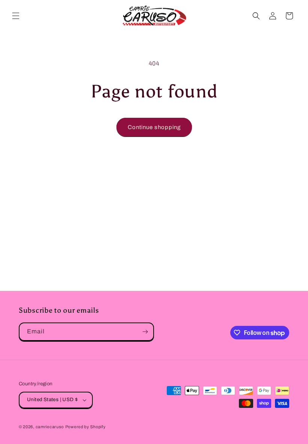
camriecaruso (50, 426)
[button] (16, 16)
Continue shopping (154, 127)
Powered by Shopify (85, 426)
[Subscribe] (145, 331)
